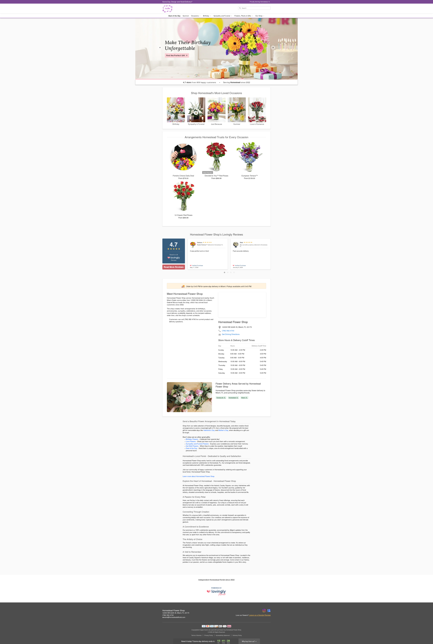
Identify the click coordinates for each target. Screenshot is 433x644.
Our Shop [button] (259, 16)
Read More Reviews (173, 267)
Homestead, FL (233, 397)
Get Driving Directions (231, 334)
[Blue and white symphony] (236, 245)
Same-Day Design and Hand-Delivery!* (177, 1)
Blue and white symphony (247, 245)
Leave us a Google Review (260, 615)
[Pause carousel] (213, 73)
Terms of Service (196, 635)
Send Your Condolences (176, 58)
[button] (224, 272)
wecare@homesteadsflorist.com (173, 617)
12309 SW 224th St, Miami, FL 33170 (175, 613)
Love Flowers (191, 441)
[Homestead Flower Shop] (178, 9)
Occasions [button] (195, 16)
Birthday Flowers (192, 439)
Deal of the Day (174, 16)
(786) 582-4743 (228, 331)
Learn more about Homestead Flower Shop (198, 476)
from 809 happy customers (199, 82)
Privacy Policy (208, 635)
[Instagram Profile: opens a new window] (264, 610)
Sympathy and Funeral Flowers (197, 444)
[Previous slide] (160, 47)
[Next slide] (273, 47)
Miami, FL (244, 397)
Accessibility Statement (223, 635)
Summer (186, 16)
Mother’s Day (223, 430)
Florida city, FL (221, 397)
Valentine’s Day (209, 430)
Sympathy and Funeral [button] (222, 16)
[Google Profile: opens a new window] (269, 610)
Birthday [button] (206, 16)
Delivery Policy (237, 635)
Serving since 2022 (236, 82)
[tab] (216, 73)
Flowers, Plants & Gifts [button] (242, 16)
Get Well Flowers (192, 446)
